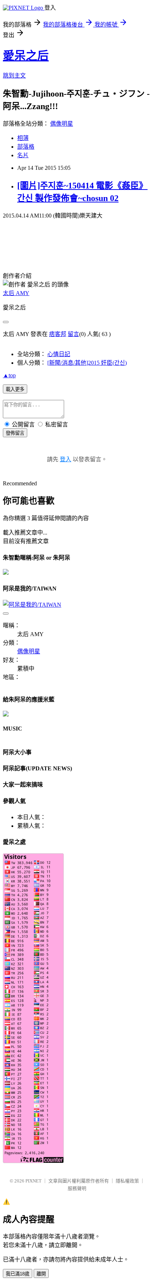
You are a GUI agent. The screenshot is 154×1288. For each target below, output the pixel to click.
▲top (9, 375)
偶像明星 (61, 124)
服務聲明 (77, 1188)
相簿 (23, 138)
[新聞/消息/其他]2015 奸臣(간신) (87, 363)
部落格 (25, 147)
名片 (23, 155)
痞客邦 (57, 334)
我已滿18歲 (17, 1274)
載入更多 (15, 389)
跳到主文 (14, 76)
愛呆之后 (26, 55)
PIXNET (33, 1181)
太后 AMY (16, 293)
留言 (73, 334)
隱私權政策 (127, 1181)
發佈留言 (15, 433)
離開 (41, 1274)
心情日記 (58, 354)
